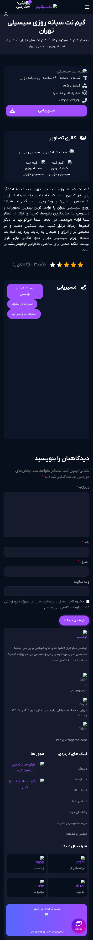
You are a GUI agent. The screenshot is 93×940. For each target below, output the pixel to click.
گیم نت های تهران (33, 40)
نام (85, 542)
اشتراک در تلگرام (22, 304)
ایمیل (83, 562)
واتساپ (39, 868)
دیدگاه (83, 487)
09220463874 (69, 100)
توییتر (80, 892)
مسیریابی (46, 110)
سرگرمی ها (60, 40)
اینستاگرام (77, 868)
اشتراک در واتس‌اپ (24, 314)
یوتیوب (38, 892)
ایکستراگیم (81, 40)
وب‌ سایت (81, 581)
